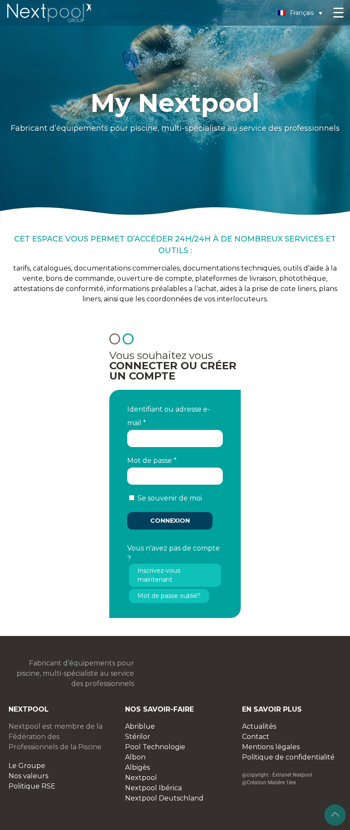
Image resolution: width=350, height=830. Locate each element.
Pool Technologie (155, 747)
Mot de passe (152, 460)
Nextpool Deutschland (164, 798)
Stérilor (137, 737)
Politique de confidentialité (288, 757)
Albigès (137, 767)
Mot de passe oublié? (169, 596)
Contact (255, 737)
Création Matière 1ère (271, 783)
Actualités (259, 726)
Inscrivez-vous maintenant (158, 575)
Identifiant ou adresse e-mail (168, 416)
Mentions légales (271, 747)
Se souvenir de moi (169, 498)
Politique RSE (32, 786)
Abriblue (140, 726)
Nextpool (141, 778)
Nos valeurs (28, 776)
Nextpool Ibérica (153, 788)
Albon (135, 757)
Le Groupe (27, 766)
